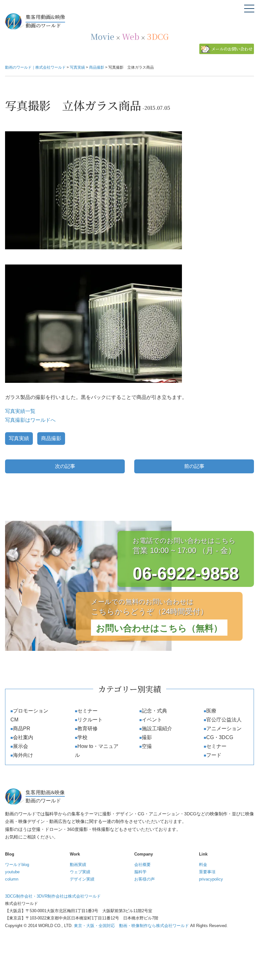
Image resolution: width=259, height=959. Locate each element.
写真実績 (19, 438)
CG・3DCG (219, 737)
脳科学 (140, 871)
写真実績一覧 (20, 411)
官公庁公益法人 (224, 719)
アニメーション (224, 728)
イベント (152, 719)
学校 (82, 737)
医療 (211, 710)
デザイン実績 (82, 879)
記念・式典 (154, 710)
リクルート (90, 719)
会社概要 (142, 864)
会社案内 (23, 737)
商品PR (21, 728)
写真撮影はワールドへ (30, 420)
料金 (203, 864)
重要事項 (207, 871)
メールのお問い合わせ (231, 49)
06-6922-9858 (186, 573)
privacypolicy (211, 879)
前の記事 (194, 466)
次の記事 (65, 466)
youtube (12, 871)
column (11, 879)
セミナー (87, 710)
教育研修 (87, 728)
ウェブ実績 (80, 871)
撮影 (147, 737)
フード (213, 755)
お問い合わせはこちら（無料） (159, 628)
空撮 (147, 746)
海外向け (23, 755)
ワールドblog (17, 864)
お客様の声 (144, 879)
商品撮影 (51, 438)
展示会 (20, 746)
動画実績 (78, 864)
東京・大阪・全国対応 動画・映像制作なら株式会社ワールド (131, 925)
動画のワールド (45, 21)
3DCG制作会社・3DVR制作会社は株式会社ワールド (53, 896)
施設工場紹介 (157, 728)
